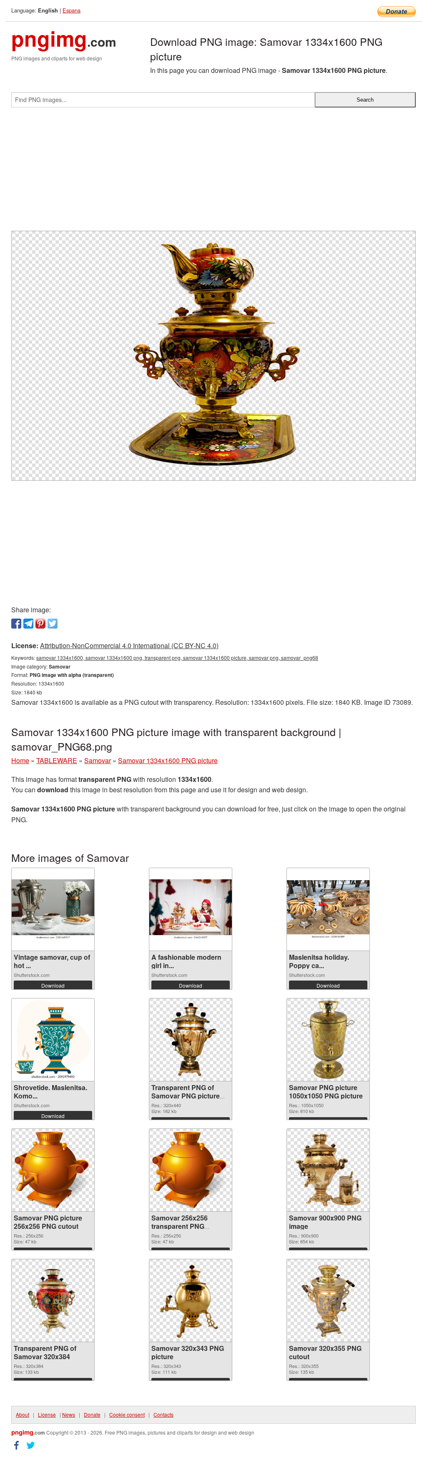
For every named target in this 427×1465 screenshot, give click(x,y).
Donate (92, 1414)
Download (53, 985)
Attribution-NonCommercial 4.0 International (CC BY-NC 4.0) (129, 645)
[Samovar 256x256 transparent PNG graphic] (190, 1170)
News (68, 1414)
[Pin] (40, 624)
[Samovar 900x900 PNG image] (328, 1170)
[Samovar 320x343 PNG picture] (191, 1300)
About (22, 1414)
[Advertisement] (213, 172)
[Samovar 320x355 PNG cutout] (328, 1300)
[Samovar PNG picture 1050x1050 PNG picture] (328, 1040)
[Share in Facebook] (16, 624)
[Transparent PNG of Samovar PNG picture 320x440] (190, 1039)
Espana (71, 10)
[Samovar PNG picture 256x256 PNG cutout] (53, 1170)
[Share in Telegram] (28, 624)
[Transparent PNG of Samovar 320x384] (53, 1300)
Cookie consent (127, 1414)
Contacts (163, 1414)
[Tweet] (53, 624)
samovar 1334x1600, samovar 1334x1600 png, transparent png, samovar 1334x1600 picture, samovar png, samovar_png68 (177, 657)
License (47, 1414)
